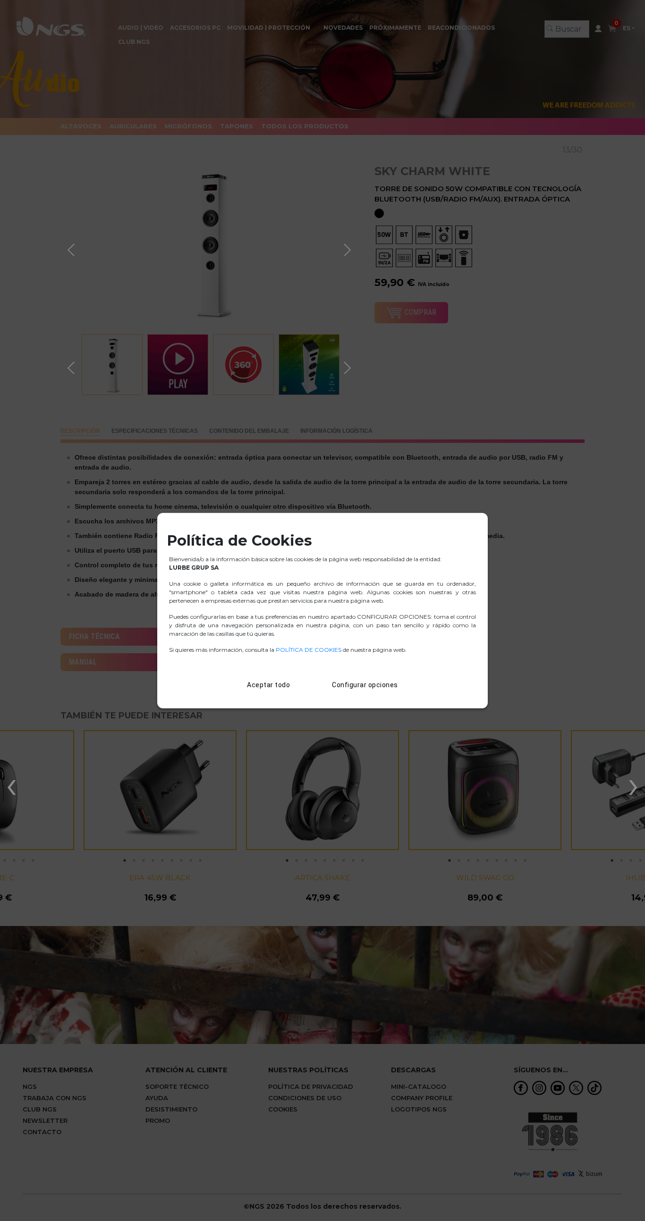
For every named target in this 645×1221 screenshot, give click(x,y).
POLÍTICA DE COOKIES (308, 649)
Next (348, 248)
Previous (72, 248)
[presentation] (11, 784)
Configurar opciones (365, 685)
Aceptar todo (268, 685)
